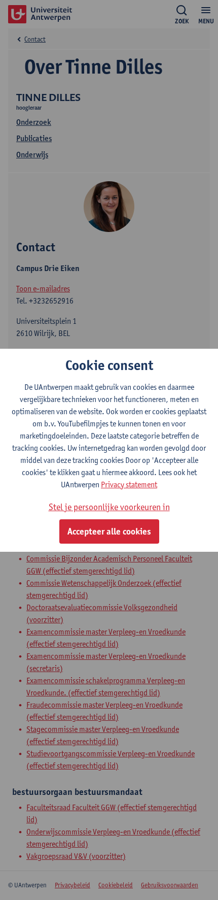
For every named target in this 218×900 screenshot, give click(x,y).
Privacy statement (129, 484)
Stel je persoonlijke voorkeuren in (109, 507)
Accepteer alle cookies (109, 531)
